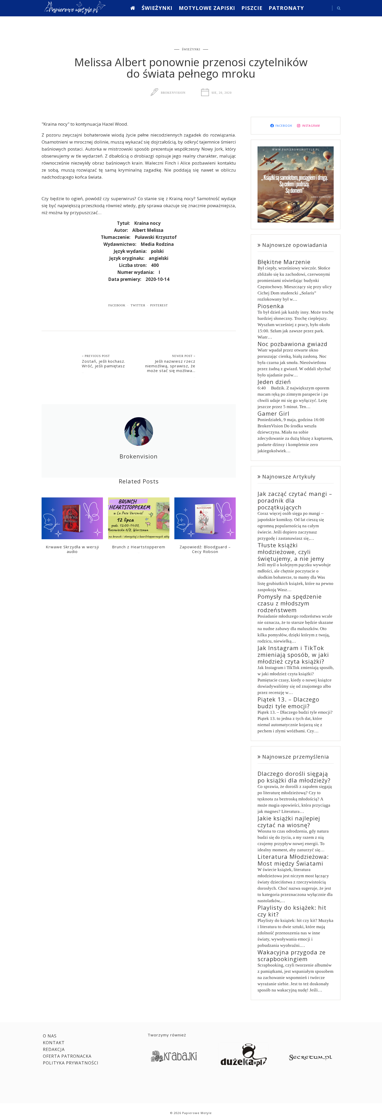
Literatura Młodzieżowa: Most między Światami (293, 860)
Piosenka (271, 306)
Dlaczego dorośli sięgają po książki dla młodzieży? (294, 777)
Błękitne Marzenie (284, 262)
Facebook (117, 305)
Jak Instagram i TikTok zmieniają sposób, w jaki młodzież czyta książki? (293, 654)
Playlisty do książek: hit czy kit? (292, 910)
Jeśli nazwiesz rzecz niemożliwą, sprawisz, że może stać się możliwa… (170, 366)
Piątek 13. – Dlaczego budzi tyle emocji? (288, 702)
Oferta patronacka (67, 1056)
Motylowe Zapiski (207, 7)
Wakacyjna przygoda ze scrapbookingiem (292, 955)
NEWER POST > (183, 355)
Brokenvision (173, 92)
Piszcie (251, 7)
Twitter (138, 305)
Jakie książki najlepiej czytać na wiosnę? (289, 821)
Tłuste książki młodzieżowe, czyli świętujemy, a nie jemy (291, 551)
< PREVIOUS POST (96, 355)
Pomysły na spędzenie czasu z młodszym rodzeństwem (290, 603)
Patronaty (286, 7)
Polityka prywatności (70, 1063)
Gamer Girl (273, 413)
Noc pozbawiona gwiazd (292, 344)
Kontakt (54, 1042)
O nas (50, 1036)
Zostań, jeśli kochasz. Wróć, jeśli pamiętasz (103, 363)
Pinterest (159, 305)
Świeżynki (157, 7)
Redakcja (54, 1049)
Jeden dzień (274, 382)
